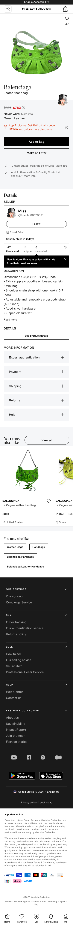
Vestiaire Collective (22, 710)
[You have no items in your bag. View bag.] (65, 9)
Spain (63, 901)
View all (47, 440)
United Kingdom (22, 901)
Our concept (15, 596)
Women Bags (15, 547)
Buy (9, 615)
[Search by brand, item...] (8, 9)
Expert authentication (24, 357)
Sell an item (14, 666)
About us (12, 717)
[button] (65, 9)
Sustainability (15, 723)
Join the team (15, 735)
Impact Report (16, 729)
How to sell (14, 654)
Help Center (14, 691)
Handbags (39, 547)
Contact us (13, 697)
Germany (52, 901)
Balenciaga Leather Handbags (25, 567)
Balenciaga (18, 88)
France (8, 901)
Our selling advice (18, 660)
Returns (14, 400)
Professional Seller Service (25, 672)
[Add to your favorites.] (49, 501)
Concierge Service (19, 602)
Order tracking (16, 622)
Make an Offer (36, 153)
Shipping (15, 386)
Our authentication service (24, 628)
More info (27, 114)
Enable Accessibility (36, 2)
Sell (9, 647)
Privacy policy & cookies (35, 802)
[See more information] (66, 127)
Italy (36, 904)
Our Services (16, 589)
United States (39, 901)
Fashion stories (16, 741)
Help (12, 414)
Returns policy (16, 634)
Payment (15, 371)
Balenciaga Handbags (20, 557)
